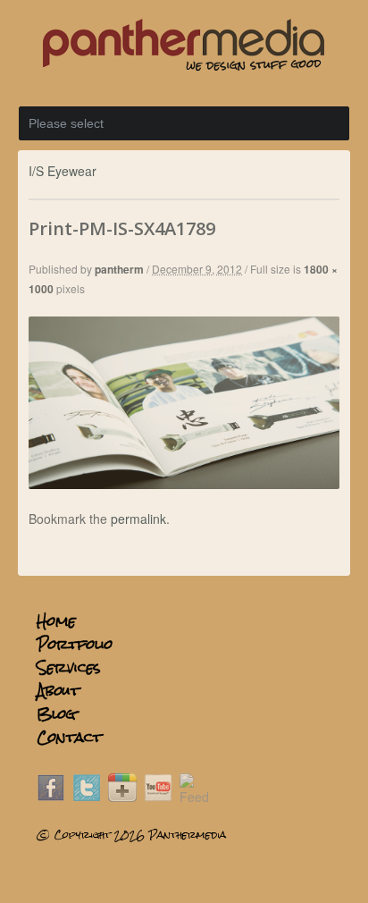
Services (69, 667)
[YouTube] (158, 797)
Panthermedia (187, 835)
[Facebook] (51, 797)
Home (56, 621)
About (58, 690)
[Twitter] (86, 797)
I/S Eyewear (62, 171)
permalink (138, 518)
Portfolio (75, 644)
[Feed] (194, 797)
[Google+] (122, 797)
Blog (56, 714)
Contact (69, 737)
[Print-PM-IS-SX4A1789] (184, 484)
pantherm (119, 269)
